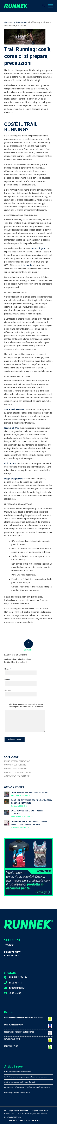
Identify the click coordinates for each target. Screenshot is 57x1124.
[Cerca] (42, 6)
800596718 (15, 982)
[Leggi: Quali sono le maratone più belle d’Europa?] (7, 812)
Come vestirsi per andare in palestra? (29, 793)
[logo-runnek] (16, 6)
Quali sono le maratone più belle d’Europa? (19, 1082)
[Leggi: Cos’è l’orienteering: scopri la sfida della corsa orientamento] (7, 801)
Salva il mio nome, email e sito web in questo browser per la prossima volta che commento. (26, 705)
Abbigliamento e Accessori (17, 776)
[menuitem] (42, 6)
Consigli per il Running (15, 769)
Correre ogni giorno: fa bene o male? (17, 1092)
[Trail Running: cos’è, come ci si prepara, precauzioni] (24, 37)
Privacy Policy (12, 952)
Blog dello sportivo (19, 22)
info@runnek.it (17, 987)
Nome (8, 669)
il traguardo (26, 265)
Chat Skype (15, 993)
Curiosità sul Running (15, 765)
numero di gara (38, 248)
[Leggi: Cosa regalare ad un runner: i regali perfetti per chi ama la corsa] (7, 823)
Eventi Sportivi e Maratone (17, 761)
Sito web (8, 690)
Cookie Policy (11, 955)
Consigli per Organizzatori (17, 772)
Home (7, 22)
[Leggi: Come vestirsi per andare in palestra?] (7, 794)
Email (7, 680)
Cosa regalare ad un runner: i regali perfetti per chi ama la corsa (27, 1087)
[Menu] (49, 6)
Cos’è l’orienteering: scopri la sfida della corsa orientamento (25, 1077)
